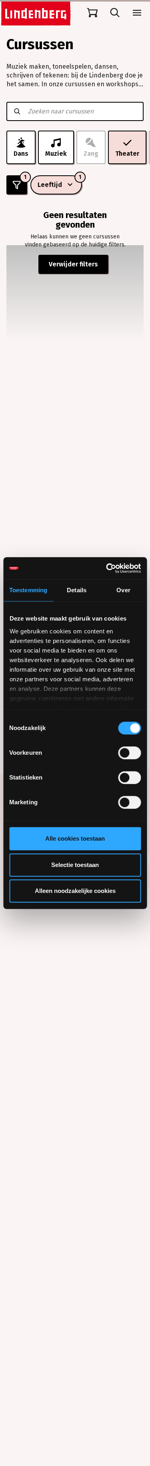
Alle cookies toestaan (75, 838)
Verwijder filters (73, 264)
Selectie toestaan (75, 864)
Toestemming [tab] (28, 590)
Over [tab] (123, 590)
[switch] (129, 752)
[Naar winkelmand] (92, 12)
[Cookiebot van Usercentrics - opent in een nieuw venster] (107, 568)
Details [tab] (76, 590)
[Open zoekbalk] (114, 12)
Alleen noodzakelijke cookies (75, 890)
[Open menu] (137, 12)
